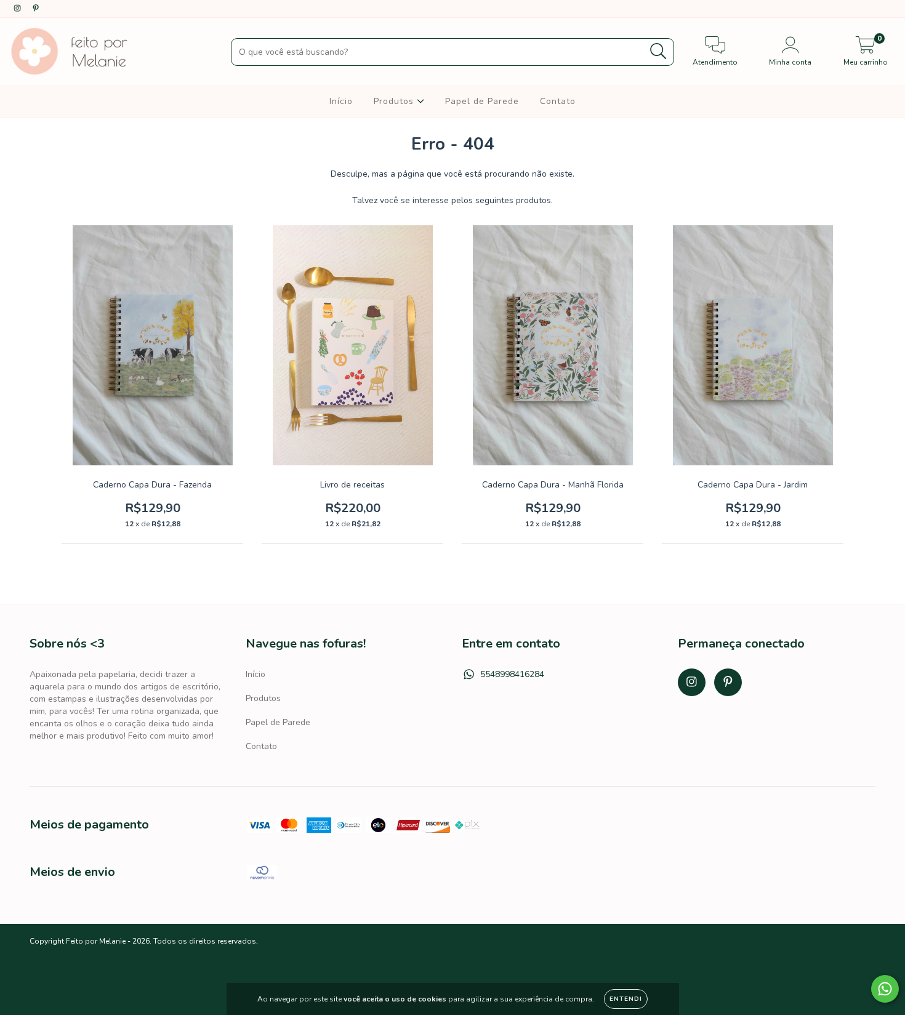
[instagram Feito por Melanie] (18, 8)
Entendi (625, 999)
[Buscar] (658, 51)
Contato (558, 101)
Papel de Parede (482, 101)
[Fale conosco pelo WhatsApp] (885, 989)
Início (341, 101)
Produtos (395, 101)
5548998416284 (512, 674)
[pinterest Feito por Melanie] (36, 8)
